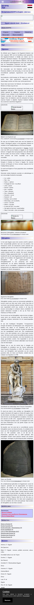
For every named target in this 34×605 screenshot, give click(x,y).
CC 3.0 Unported (20, 138)
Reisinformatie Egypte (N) (8, 533)
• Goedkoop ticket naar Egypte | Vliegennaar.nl (14, 514)
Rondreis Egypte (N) (6, 537)
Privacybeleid (26, 596)
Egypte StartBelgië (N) (7, 529)
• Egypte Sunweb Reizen (7, 516)
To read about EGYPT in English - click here (16, 12)
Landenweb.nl (17, 2)
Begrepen (7, 600)
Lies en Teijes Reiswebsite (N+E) (10, 531)
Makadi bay (28, 32)
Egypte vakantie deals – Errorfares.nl (17, 23)
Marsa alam (6, 35)
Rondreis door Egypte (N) (8, 535)
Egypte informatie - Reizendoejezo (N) (11, 527)
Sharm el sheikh (17, 35)
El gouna (5, 32)
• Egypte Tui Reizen (6, 512)
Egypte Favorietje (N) (7, 525)
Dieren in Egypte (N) (6, 524)
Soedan (26, 148)
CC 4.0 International (15, 234)
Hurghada (17, 32)
